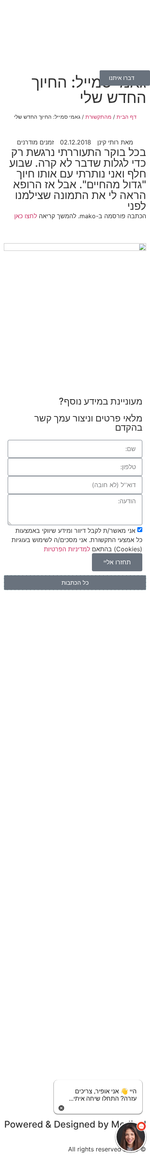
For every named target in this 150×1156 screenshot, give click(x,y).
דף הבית (127, 117)
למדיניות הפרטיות (67, 549)
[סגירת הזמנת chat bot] (61, 1107)
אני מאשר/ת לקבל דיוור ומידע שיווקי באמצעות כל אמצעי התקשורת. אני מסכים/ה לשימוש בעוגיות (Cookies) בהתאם (77, 540)
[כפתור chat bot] (130, 1136)
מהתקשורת (98, 117)
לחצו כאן (25, 216)
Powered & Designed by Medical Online (75, 1129)
